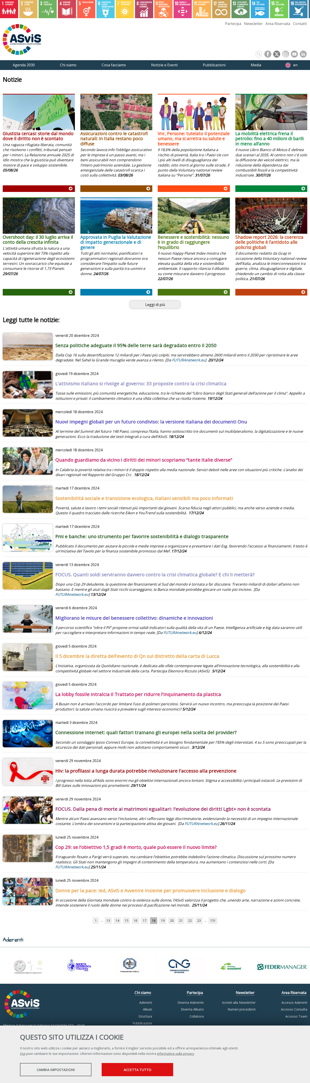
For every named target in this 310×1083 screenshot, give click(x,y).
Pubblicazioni (142, 1023)
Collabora (196, 1016)
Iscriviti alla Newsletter (239, 1002)
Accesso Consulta (294, 1009)
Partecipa (233, 23)
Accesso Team (296, 1016)
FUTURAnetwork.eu (72, 594)
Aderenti (145, 1002)
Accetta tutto (137, 1069)
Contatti (300, 23)
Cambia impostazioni (56, 1069)
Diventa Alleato (192, 1009)
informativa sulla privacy (175, 1053)
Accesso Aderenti (294, 1002)
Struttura (145, 1016)
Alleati (147, 1009)
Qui (22, 1053)
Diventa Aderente (190, 1002)
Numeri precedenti (242, 1009)
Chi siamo (143, 992)
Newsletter (253, 23)
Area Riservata (278, 23)
